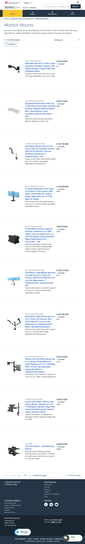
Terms (29, 539)
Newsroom (48, 485)
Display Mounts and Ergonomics (22, 19)
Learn (72, 14)
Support (32, 14)
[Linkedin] (51, 504)
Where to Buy (12, 484)
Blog (45, 496)
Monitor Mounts (42, 19)
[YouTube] (56, 504)
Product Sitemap (46, 539)
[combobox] (67, 40)
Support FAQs (9, 508)
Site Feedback (20, 539)
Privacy (36, 539)
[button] (79, 40)
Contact (47, 487)
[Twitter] (46, 504)
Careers (47, 492)
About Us (47, 489)
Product (12, 14)
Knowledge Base (10, 503)
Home (6, 19)
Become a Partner (13, 482)
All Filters (12, 44)
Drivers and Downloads (12, 505)
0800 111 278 (56, 522)
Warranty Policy (9, 512)
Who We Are (52, 14)
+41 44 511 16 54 (56, 520)
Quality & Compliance (52, 494)
